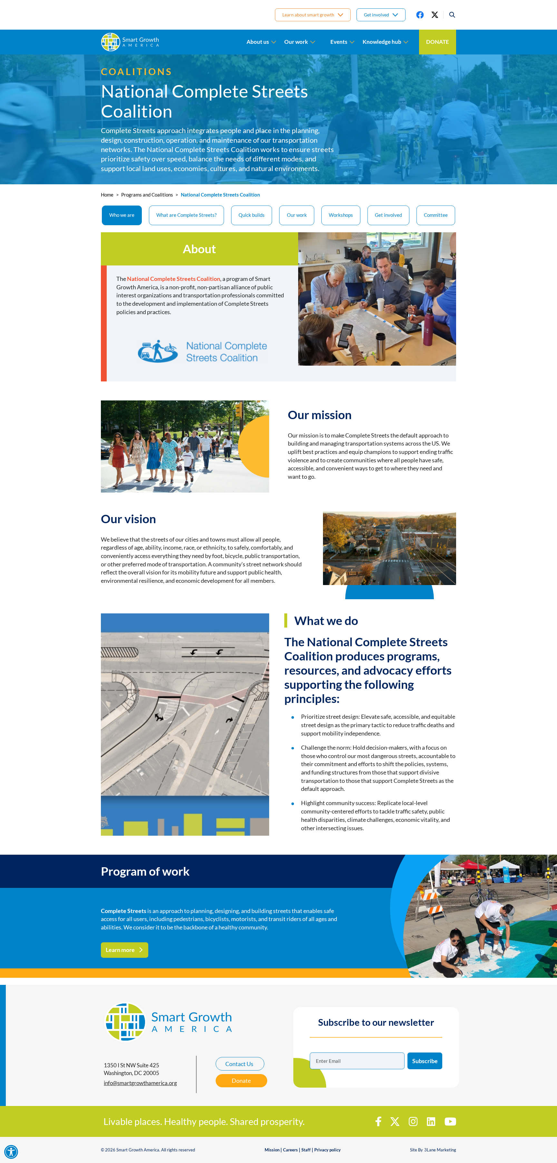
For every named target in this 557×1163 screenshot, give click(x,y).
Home (107, 194)
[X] (435, 15)
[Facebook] (420, 15)
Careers (290, 1149)
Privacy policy (327, 1149)
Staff (306, 1149)
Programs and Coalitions (147, 194)
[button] (449, 15)
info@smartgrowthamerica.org (140, 1083)
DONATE (437, 42)
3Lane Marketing (440, 1149)
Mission (272, 1149)
